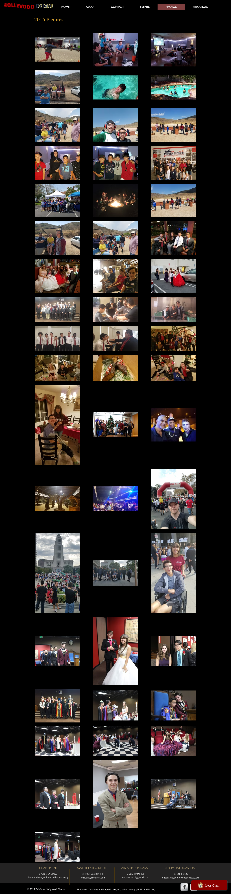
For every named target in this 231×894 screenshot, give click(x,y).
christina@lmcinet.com (93, 877)
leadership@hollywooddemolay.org (180, 877)
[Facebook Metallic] (184, 887)
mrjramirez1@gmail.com (135, 877)
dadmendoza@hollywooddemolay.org (48, 877)
